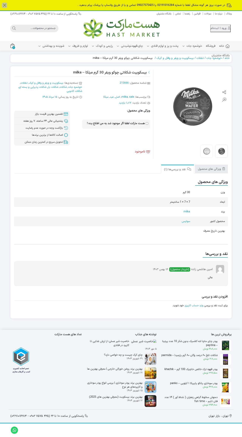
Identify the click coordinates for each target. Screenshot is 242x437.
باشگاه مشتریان (164, 14)
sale (131, 97)
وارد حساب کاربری (194, 306)
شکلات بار (53, 87)
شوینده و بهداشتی (53, 46)
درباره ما (218, 14)
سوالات (207, 14)
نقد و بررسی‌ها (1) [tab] (175, 169)
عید (112, 97)
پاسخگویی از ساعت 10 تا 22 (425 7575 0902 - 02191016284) (44, 14)
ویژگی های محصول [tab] (210, 169)
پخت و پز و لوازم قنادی (164, 46)
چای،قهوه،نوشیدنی (131, 46)
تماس (178, 14)
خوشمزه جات (194, 46)
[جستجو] (14, 28)
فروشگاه (210, 46)
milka (124, 97)
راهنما (187, 14)
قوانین (197, 14)
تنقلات (200, 58)
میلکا (106, 97)
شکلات (63, 87)
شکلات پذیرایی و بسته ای (32, 87)
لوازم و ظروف (79, 46)
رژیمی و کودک (104, 46)
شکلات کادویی (74, 91)
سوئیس (186, 221)
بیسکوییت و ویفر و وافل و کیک (175, 58)
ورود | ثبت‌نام (219, 28)
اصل (117, 97)
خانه (221, 46)
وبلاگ (229, 14)
